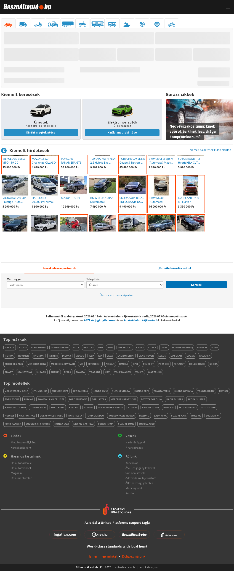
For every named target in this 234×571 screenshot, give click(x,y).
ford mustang (78, 399)
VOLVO (139, 372)
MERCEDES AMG (14, 363)
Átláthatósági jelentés (139, 483)
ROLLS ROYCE (197, 363)
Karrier (129, 493)
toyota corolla (151, 399)
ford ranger (13, 423)
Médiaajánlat (133, 488)
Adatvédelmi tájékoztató (140, 320)
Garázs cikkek (180, 94)
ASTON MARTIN (60, 347)
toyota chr (208, 407)
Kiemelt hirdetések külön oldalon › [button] (211, 150)
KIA (100, 355)
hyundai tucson (15, 407)
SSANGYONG (24, 372)
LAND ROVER (146, 355)
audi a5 (9, 415)
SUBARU (41, 372)
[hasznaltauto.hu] (25, 7)
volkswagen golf (16, 391)
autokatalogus (148, 567)
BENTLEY (88, 347)
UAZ (107, 372)
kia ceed (74, 407)
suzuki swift (60, 391)
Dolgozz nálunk (133, 556)
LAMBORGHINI (125, 355)
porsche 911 (106, 423)
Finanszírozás (134, 448)
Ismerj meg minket (103, 556)
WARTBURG (155, 372)
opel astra (99, 399)
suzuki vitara (121, 391)
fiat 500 (224, 391)
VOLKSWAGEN (122, 372)
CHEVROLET (125, 347)
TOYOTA (80, 372)
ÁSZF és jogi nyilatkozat (100, 320)
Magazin (16, 473)
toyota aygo (147, 423)
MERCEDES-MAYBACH (63, 363)
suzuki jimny (126, 423)
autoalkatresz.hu (125, 567)
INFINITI (53, 355)
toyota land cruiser (51, 399)
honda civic (100, 391)
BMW (110, 347)
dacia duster (174, 399)
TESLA (67, 372)
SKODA (214, 363)
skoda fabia (80, 391)
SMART (9, 372)
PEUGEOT (148, 363)
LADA (110, 355)
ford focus (12, 399)
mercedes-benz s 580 (123, 399)
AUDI (76, 347)
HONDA (9, 355)
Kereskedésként (21, 448)
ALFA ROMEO (38, 347)
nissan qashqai (83, 423)
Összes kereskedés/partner (117, 295)
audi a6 (132, 407)
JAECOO (80, 355)
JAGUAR (66, 355)
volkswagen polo (51, 415)
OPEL (135, 363)
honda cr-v (141, 391)
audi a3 (28, 399)
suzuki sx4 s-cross (38, 423)
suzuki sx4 (213, 415)
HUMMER (23, 355)
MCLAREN (204, 355)
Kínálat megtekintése (41, 132)
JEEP (91, 355)
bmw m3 (196, 415)
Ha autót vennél (21, 468)
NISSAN (110, 363)
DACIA (164, 347)
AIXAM (23, 347)
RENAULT (179, 363)
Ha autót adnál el (21, 463)
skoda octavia (183, 391)
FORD (214, 347)
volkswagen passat (110, 407)
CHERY (140, 347)
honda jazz (61, 423)
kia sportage (27, 415)
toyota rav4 (38, 407)
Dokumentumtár (21, 478)
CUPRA (152, 347)
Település (92, 279)
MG (81, 363)
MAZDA (190, 355)
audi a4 (88, 407)
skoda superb (196, 399)
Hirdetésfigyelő (135, 442)
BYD (100, 347)
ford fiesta (75, 415)
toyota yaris (162, 391)
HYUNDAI (38, 355)
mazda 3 (144, 415)
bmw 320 (168, 407)
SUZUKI (55, 372)
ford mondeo (95, 415)
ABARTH (9, 347)
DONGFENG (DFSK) (182, 347)
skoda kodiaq (188, 407)
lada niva (160, 415)
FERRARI (202, 347)
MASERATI (176, 355)
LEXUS (162, 355)
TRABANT (94, 372)
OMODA (123, 363)
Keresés (196, 285)
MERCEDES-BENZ (36, 363)
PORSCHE (163, 363)
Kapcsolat (131, 463)
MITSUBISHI (94, 363)
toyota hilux (206, 391)
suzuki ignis (179, 415)
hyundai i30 (39, 391)
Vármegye (14, 279)
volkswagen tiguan (122, 415)
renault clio (150, 407)
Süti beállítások (135, 473)
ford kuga (57, 407)
